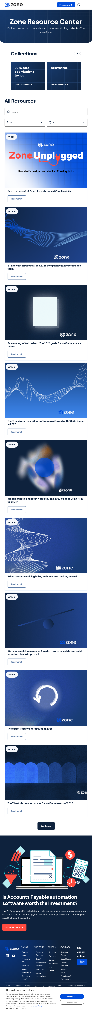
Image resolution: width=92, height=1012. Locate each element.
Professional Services (41, 964)
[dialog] (46, 999)
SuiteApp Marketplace (41, 974)
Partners (52, 956)
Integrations (40, 969)
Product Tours (64, 970)
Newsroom (53, 963)
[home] (14, 4)
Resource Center (64, 953)
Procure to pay (26, 960)
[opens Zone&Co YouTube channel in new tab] (14, 956)
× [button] (89, 989)
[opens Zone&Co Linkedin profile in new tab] (7, 956)
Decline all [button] (72, 1002)
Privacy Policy (37, 1006)
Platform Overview (39, 953)
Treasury (25, 965)
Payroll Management (27, 970)
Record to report (26, 977)
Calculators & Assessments (66, 977)
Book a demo (82, 962)
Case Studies (66, 959)
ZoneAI (38, 959)
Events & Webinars (64, 964)
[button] (84, 5)
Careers (52, 960)
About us (52, 952)
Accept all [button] (71, 996)
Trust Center (52, 968)
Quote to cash (25, 953)
